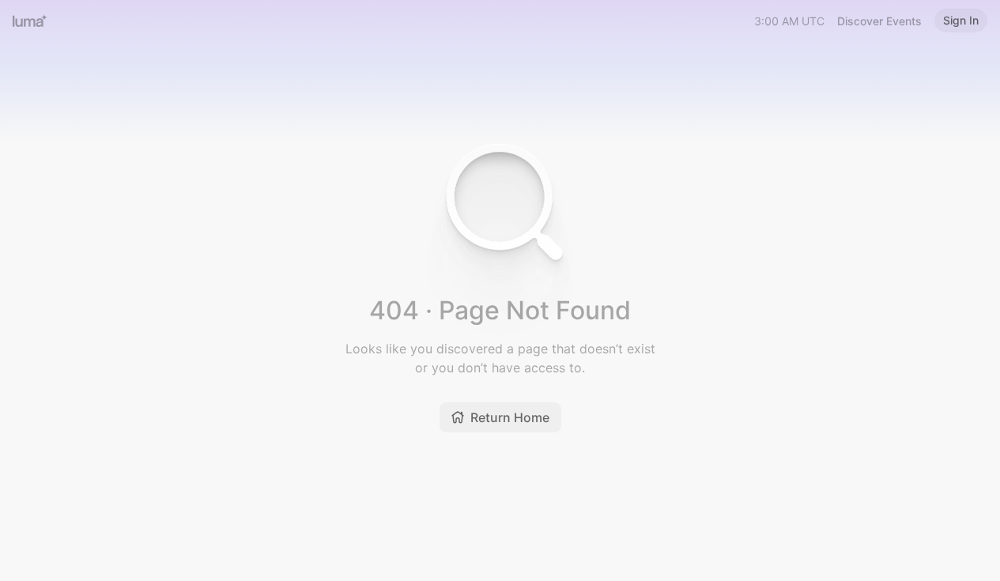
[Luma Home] (30, 20)
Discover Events (879, 21)
